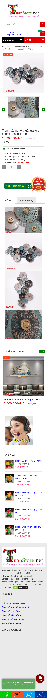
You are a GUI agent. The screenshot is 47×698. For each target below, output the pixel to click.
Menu (28, 40)
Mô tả (8, 200)
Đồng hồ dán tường (11, 615)
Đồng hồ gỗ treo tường (13, 619)
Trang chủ (6, 47)
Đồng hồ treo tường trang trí (15, 607)
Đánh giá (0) (26, 200)
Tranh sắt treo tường (22, 47)
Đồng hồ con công (11, 611)
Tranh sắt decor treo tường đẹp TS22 (22, 399)
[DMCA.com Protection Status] (20, 587)
